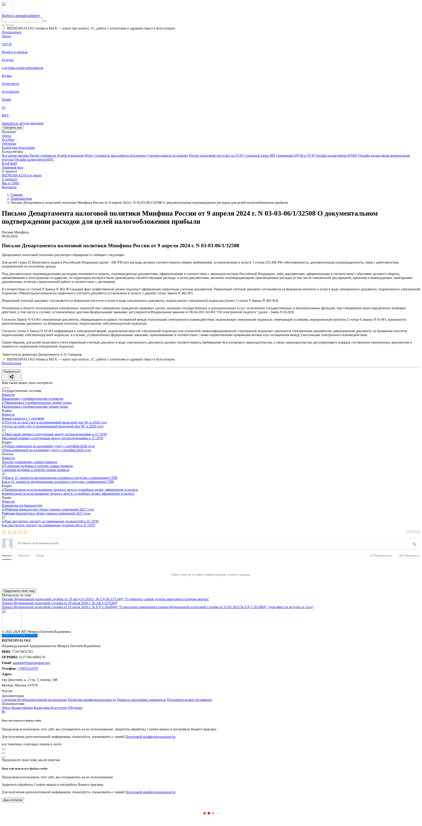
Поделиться (12, 371)
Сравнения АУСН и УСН (295, 155)
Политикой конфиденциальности (150, 737)
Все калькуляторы (15, 155)
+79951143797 (27, 668)
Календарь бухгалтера (50, 708)
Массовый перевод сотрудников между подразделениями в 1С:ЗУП (52, 438)
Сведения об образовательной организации (34, 700)
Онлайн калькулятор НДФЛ (336, 155)
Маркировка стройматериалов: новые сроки (35, 406)
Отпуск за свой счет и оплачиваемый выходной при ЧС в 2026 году (53, 426)
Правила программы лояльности (141, 700)
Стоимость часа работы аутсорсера (120, 155)
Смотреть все (13, 127)
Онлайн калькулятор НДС (34, 159)
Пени (89, 155)
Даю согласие (13, 800)
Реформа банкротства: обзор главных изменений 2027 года (46, 513)
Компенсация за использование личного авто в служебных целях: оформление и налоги (68, 493)
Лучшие (23, 555)
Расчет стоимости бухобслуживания (57, 155)
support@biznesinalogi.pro (31, 663)
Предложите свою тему (19, 591)
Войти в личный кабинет (21, 15)
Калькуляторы (22, 708)
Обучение (75, 708)
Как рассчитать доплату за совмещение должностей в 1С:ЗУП (48, 525)
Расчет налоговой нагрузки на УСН (216, 155)
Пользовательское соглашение (189, 700)
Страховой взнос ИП (259, 155)
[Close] (8, 25)
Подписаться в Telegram (20, 635)
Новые (7, 555)
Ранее (40, 555)
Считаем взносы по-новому (167, 155)
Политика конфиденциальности (92, 700)
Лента (6, 36)
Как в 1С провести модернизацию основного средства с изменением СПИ (58, 482)
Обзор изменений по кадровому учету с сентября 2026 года (46, 450)
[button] (211, 152)
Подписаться (11, 32)
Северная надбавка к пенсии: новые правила (35, 470)
